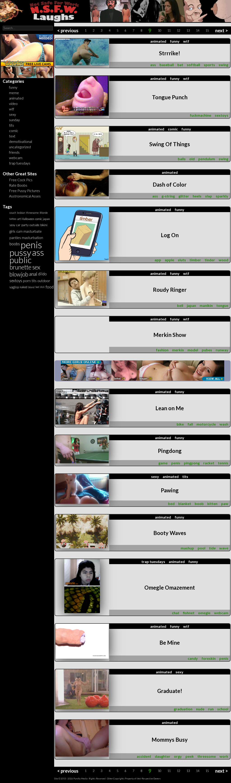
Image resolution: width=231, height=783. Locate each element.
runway (222, 350)
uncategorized (20, 147)
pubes (207, 350)
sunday (14, 120)
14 (197, 30)
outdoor (43, 280)
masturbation (32, 237)
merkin (178, 350)
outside (34, 225)
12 (178, 30)
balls (182, 159)
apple (169, 260)
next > (221, 30)
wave (223, 548)
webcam (15, 157)
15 (207, 30)
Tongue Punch (169, 97)
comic (13, 130)
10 (159, 30)
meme (14, 92)
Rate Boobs (18, 185)
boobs (14, 243)
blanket (184, 503)
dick (42, 286)
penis (31, 244)
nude (200, 709)
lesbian (21, 212)
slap (208, 196)
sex (36, 267)
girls (12, 231)
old (192, 159)
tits (11, 125)
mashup (187, 548)
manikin (206, 305)
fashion (162, 350)
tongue (222, 305)
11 (169, 30)
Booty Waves (169, 533)
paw (224, 503)
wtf (11, 109)
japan (46, 219)
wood (223, 260)
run (211, 709)
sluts (182, 260)
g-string (168, 196)
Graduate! (169, 691)
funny (13, 87)
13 (188, 30)
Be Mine (169, 642)
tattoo (12, 218)
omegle (204, 613)
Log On (170, 235)
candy (193, 658)
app (158, 260)
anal (33, 274)
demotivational (20, 141)
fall (190, 424)
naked (23, 287)
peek (189, 756)
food (49, 287)
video (13, 103)
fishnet (188, 613)
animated (16, 98)
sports (209, 65)
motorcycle (206, 424)
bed (37, 286)
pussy (20, 252)
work (223, 756)
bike (180, 424)
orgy (178, 756)
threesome (32, 212)
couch (12, 212)
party (25, 225)
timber (195, 260)
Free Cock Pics (20, 180)
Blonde (44, 212)
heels (197, 196)
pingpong (192, 463)
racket (208, 463)
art (19, 219)
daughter (162, 756)
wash (223, 424)
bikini (43, 225)
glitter (183, 196)
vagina (14, 287)
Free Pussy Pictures (24, 190)
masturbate (32, 231)
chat (175, 613)
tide (212, 548)
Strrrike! (169, 53)
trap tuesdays (19, 163)
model (192, 350)
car (18, 225)
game (163, 463)
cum (19, 231)
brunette (20, 267)
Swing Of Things (169, 144)
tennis (223, 463)
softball (193, 65)
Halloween (28, 219)
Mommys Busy (170, 739)
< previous (67, 30)
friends (14, 152)
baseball (166, 65)
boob (199, 503)
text (12, 136)
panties (15, 237)
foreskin (208, 658)
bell (180, 305)
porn (27, 280)
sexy (12, 114)
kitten (212, 503)
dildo (42, 273)
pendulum (206, 159)
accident (144, 756)
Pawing (170, 490)
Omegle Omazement (169, 587)
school (222, 709)
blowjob (18, 274)
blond (31, 287)
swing (223, 65)
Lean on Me (169, 408)
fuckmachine (200, 115)
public (20, 260)
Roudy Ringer (170, 289)
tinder (210, 260)
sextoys (15, 280)
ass (38, 252)
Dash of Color (170, 184)
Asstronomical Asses (25, 196)
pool (201, 548)
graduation (183, 709)
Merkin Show (169, 334)
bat (180, 65)
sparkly (222, 196)
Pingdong (170, 450)
